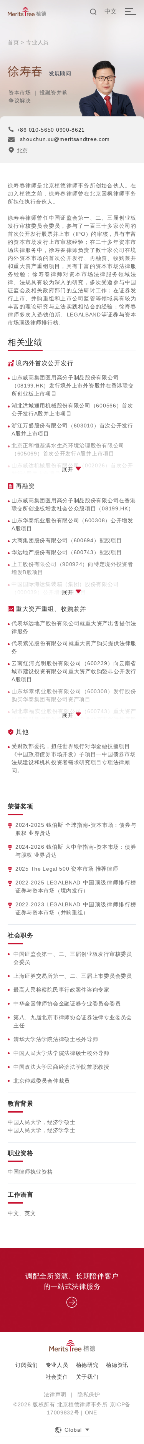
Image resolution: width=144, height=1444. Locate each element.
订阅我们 (26, 1365)
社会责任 (57, 1377)
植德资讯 (117, 1365)
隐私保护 (89, 1394)
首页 (13, 42)
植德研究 (87, 1365)
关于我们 (87, 1377)
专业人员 (37, 42)
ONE (91, 1412)
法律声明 (55, 1394)
